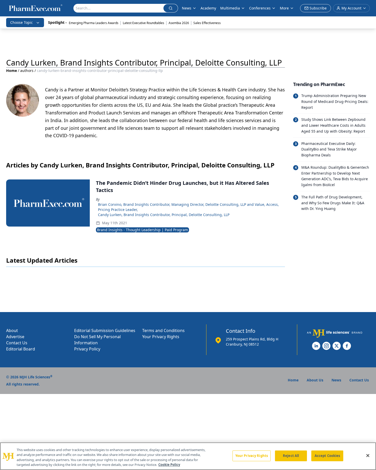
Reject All (291, 455)
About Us (315, 380)
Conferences (260, 8)
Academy (208, 8)
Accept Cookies (327, 455)
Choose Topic (21, 22)
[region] (188, 456)
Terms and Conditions (163, 330)
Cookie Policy (169, 464)
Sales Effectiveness (207, 23)
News (186, 8)
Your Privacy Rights (160, 336)
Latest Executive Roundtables (143, 23)
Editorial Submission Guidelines (104, 330)
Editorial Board (20, 349)
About (12, 330)
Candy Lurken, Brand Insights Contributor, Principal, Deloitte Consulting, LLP (163, 214)
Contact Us (16, 343)
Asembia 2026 (179, 23)
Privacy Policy (87, 349)
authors (27, 70)
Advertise (15, 336)
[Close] (367, 455)
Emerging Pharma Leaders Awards (93, 23)
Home (11, 70)
